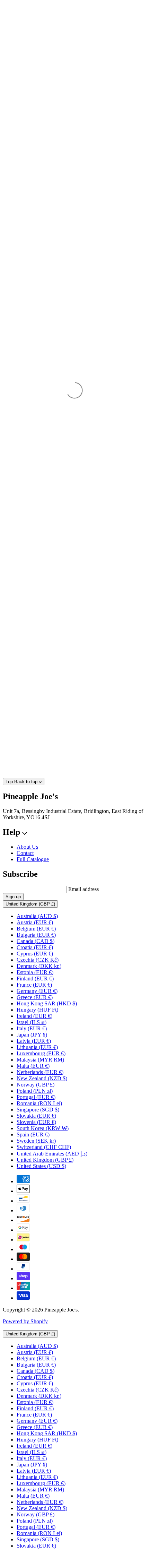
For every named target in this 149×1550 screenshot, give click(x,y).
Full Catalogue (33, 859)
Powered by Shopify (25, 1321)
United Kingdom (30, 904)
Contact (25, 853)
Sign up (13, 896)
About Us (27, 847)
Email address (83, 889)
